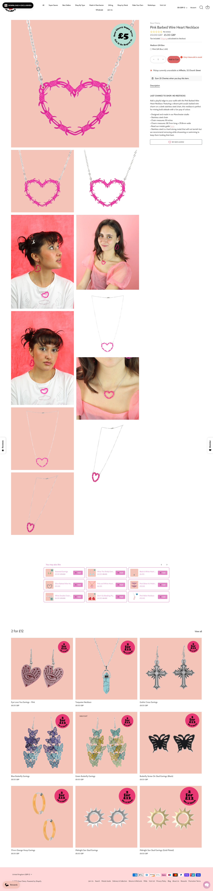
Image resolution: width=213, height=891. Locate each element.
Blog (169, 881)
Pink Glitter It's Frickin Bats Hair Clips (148, 583)
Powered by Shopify (34, 881)
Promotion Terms (194, 881)
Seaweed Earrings (61, 571)
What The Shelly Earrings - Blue (105, 571)
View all (198, 631)
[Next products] (167, 564)
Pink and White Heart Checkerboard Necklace (105, 583)
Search (97, 881)
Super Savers (53, 5)
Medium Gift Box (157, 45)
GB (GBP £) (181, 7)
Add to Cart (174, 59)
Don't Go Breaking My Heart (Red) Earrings (105, 596)
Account (193, 7)
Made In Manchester (96, 5)
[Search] (201, 7)
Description (155, 85)
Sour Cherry (155, 23)
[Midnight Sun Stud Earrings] (106, 817)
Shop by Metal (122, 5)
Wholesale (99, 10)
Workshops (151, 5)
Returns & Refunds (135, 881)
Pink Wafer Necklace (147, 596)
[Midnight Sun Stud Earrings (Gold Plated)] (171, 817)
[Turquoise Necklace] (106, 669)
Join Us (110, 10)
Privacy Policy (161, 881)
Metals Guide (106, 881)
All (43, 5)
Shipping (164, 38)
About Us (175, 881)
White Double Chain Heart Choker (63, 596)
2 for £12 (17, 631)
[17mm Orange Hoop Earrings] (42, 817)
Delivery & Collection (119, 881)
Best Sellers (66, 5)
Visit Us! (163, 5)
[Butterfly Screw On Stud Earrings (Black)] (171, 743)
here (172, 126)
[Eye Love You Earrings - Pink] (42, 669)
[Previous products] (161, 564)
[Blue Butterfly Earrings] (42, 743)
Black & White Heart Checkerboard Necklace (148, 571)
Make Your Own (137, 5)
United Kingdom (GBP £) (21, 874)
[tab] (156, 85)
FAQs (145, 881)
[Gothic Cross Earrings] (171, 669)
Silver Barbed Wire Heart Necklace (63, 583)
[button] (17, 5)
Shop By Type (80, 5)
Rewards (184, 881)
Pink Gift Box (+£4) (160, 49)
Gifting (110, 5)
